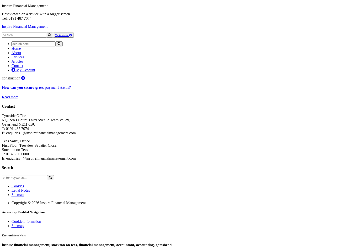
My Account (62, 35)
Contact (17, 66)
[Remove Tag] (23, 78)
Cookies (17, 186)
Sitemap (17, 195)
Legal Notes (20, 190)
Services (17, 57)
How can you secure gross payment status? (36, 87)
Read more (10, 97)
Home (16, 48)
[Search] (49, 35)
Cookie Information (26, 221)
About (16, 53)
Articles (17, 61)
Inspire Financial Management (25, 26)
